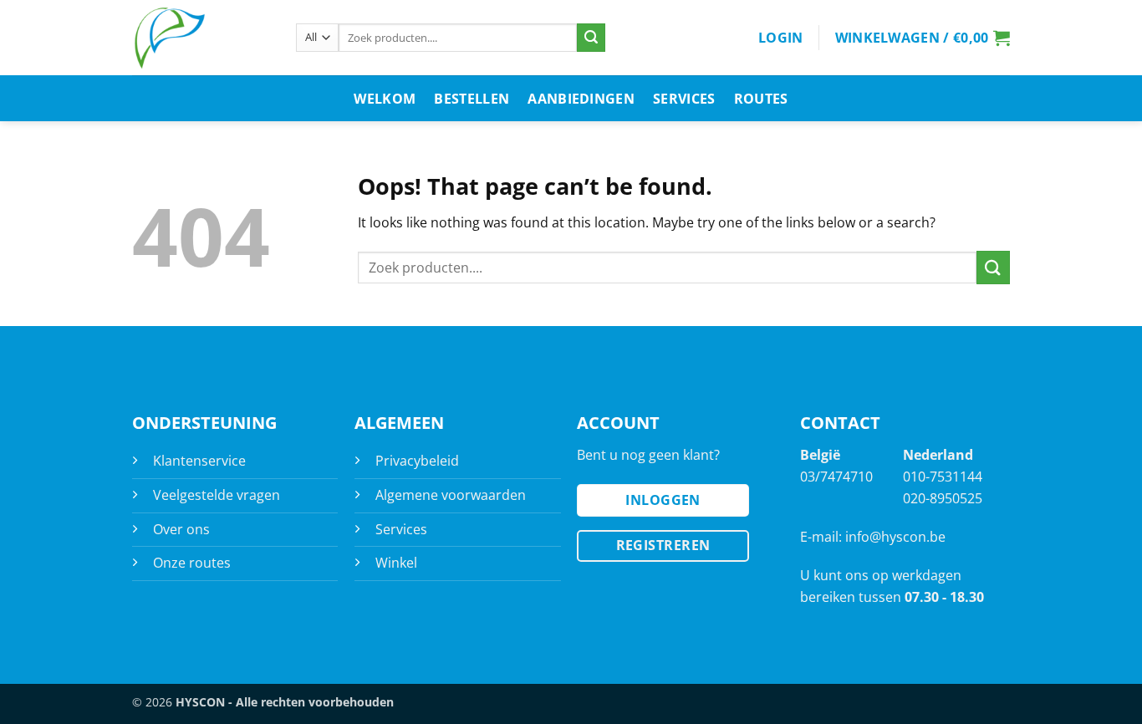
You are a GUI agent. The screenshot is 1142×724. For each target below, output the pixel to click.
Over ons (181, 529)
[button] (780, 38)
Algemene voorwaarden (450, 495)
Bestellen (471, 98)
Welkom (385, 98)
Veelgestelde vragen (216, 495)
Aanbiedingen (581, 98)
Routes (761, 98)
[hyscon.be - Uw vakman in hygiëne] (201, 37)
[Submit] (591, 37)
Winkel (396, 562)
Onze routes (192, 562)
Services (684, 98)
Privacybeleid (417, 460)
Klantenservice (199, 460)
